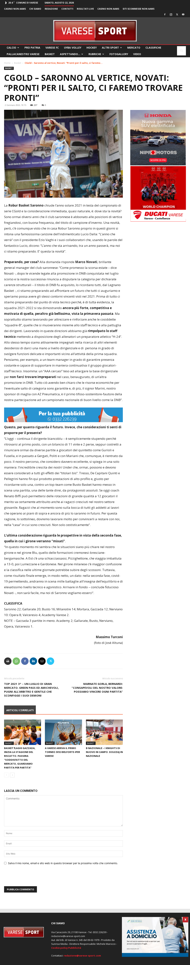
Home (7, 63)
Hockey (91, 47)
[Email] (42, 661)
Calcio (11, 47)
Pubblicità (74, 947)
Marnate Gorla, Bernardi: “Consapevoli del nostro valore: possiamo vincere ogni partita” (97, 687)
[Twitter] (177, 14)
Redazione (51, 8)
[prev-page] (6, 775)
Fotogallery (118, 54)
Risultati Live (85, 8)
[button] (181, 51)
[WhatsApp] (16, 661)
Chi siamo (35, 8)
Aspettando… (70, 54)
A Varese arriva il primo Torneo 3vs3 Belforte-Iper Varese (62, 752)
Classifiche (153, 47)
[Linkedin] (33, 661)
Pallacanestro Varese (23, 54)
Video (137, 54)
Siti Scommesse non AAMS (138, 8)
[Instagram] (171, 14)
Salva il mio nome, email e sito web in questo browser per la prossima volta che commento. (63, 863)
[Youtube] (183, 14)
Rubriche (95, 54)
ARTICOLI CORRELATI (20, 710)
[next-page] (12, 775)
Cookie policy (59, 947)
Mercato (133, 47)
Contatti (67, 8)
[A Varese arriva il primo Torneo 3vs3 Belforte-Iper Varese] (63, 732)
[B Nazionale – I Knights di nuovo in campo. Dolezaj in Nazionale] (104, 732)
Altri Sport (110, 47)
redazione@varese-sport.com (82, 955)
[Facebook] (165, 14)
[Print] (8, 661)
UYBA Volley (72, 47)
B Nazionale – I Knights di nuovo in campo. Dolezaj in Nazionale (104, 752)
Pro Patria (32, 47)
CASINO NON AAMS (15, 8)
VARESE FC (52, 47)
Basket (50, 54)
